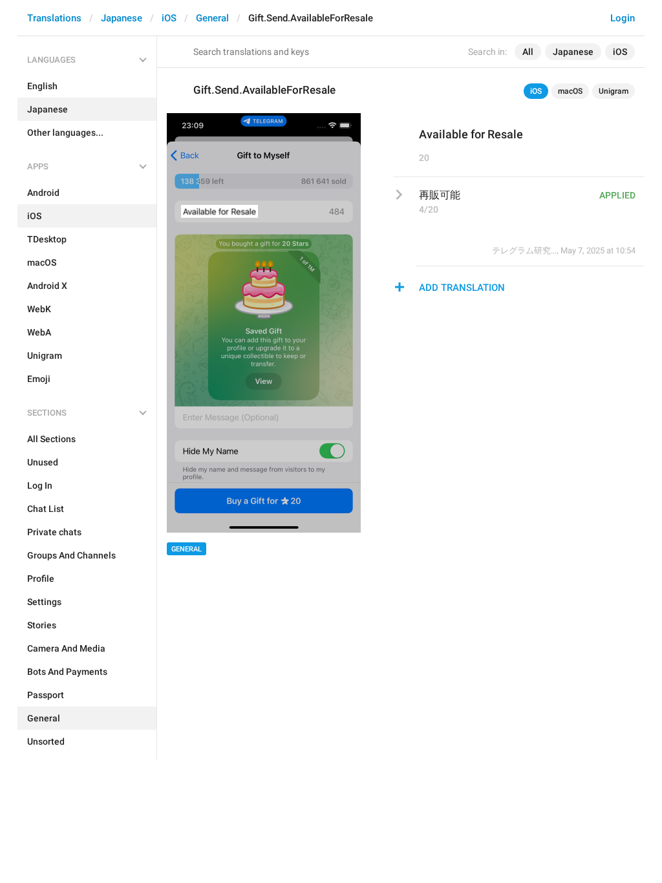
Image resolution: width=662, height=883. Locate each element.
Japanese (121, 18)
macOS (570, 91)
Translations (54, 18)
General (212, 18)
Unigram (613, 91)
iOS (169, 18)
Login (622, 18)
